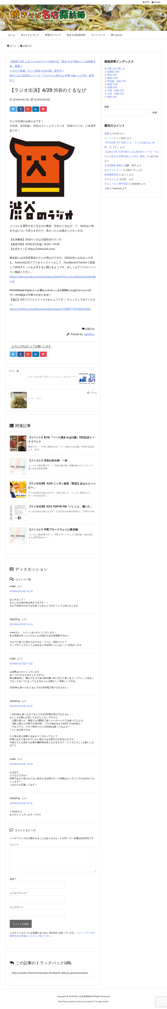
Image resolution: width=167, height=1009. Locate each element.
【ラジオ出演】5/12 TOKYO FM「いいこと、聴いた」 (60, 506)
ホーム (13, 45)
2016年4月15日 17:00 (21, 663)
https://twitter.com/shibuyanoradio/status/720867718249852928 (50, 309)
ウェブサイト (16, 907)
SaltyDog (89, 334)
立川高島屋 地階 (112, 165)
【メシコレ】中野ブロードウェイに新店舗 (53, 529)
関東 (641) (112, 78)
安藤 (106, 133)
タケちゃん (110, 179)
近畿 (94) (112, 87)
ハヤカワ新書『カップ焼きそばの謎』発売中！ (37, 70)
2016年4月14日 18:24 (21, 591)
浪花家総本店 (111, 174)
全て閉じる (119, 68)
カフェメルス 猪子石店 (116, 183)
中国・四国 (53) (115, 90)
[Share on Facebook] (20, 109)
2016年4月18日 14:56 (21, 764)
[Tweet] (13, 109)
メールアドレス (18, 893)
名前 (13, 879)
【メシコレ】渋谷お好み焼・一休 (47, 460)
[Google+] (28, 109)
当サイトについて (113, 170)
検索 (106, 106)
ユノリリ (109, 138)
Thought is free (101, 1001)
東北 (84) (112, 74)
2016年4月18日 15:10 (21, 803)
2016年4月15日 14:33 (21, 624)
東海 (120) (112, 84)
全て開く (109, 68)
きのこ (116, 147)
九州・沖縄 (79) (115, 93)
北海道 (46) (113, 71)
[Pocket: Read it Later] (43, 109)
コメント (14, 844)
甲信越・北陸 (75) (116, 81)
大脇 (106, 188)
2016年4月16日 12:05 (21, 706)
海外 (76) (112, 96)
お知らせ (27, 45)
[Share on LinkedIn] (35, 109)
